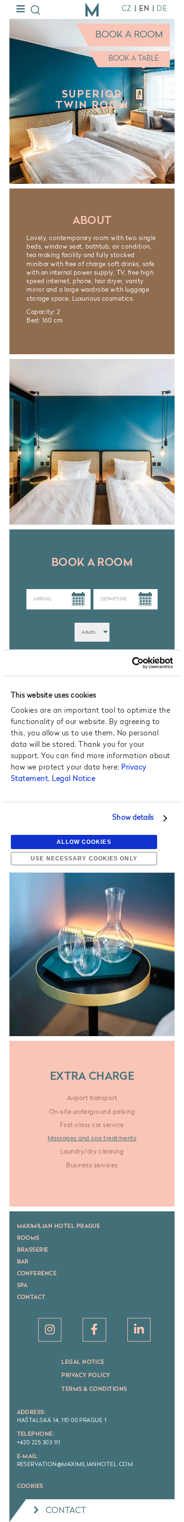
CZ (127, 9)
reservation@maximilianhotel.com (75, 1465)
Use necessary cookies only (84, 858)
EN (144, 9)
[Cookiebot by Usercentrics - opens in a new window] (133, 663)
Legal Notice (73, 779)
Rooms (28, 1238)
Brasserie (33, 1250)
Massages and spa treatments (92, 1139)
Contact (31, 1297)
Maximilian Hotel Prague (58, 1226)
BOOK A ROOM (129, 35)
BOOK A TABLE (134, 59)
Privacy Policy (85, 1376)
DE (162, 9)
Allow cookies (84, 842)
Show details (133, 818)
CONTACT (66, 1510)
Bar (23, 1262)
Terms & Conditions (94, 1389)
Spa (22, 1286)
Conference (37, 1274)
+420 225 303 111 (38, 1443)
